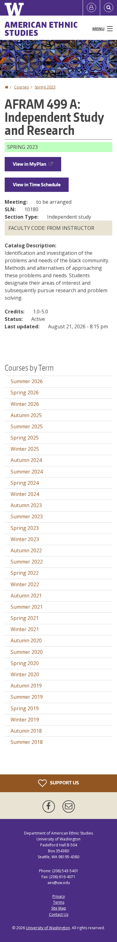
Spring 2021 (25, 618)
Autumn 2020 (26, 640)
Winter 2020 (25, 674)
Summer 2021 (27, 606)
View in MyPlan (29, 164)
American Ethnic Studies (41, 29)
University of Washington (48, 927)
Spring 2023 (45, 87)
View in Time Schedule (37, 184)
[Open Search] (108, 8)
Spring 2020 (25, 663)
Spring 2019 (25, 708)
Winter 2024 (25, 494)
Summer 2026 (27, 381)
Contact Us (58, 914)
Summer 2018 (27, 742)
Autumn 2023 (26, 505)
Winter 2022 (25, 584)
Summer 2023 (27, 516)
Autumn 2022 (26, 550)
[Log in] (91, 8)
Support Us (64, 782)
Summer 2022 (27, 561)
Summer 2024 (27, 471)
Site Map (58, 908)
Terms (58, 902)
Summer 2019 (27, 696)
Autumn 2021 (26, 595)
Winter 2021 (25, 629)
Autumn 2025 (26, 415)
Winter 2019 (25, 719)
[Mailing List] (68, 806)
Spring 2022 (25, 572)
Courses (21, 87)
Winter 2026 (25, 404)
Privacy (58, 896)
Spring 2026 (25, 392)
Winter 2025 (25, 448)
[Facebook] (49, 806)
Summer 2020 (27, 652)
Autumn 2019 (26, 685)
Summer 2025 (27, 426)
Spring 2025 (25, 437)
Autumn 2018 (26, 730)
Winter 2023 (25, 539)
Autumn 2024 (26, 460)
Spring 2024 (25, 482)
